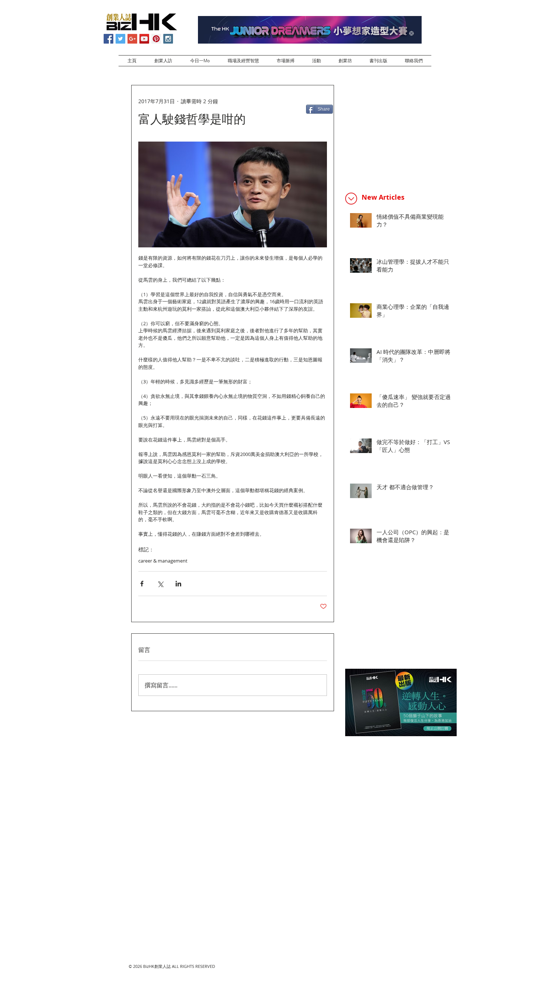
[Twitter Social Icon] (120, 39)
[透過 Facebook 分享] (141, 583)
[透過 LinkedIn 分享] (178, 583)
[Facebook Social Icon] (108, 39)
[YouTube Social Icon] (144, 39)
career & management (163, 561)
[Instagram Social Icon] (168, 39)
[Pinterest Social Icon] (156, 39)
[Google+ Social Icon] (132, 39)
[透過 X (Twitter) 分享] (160, 583)
